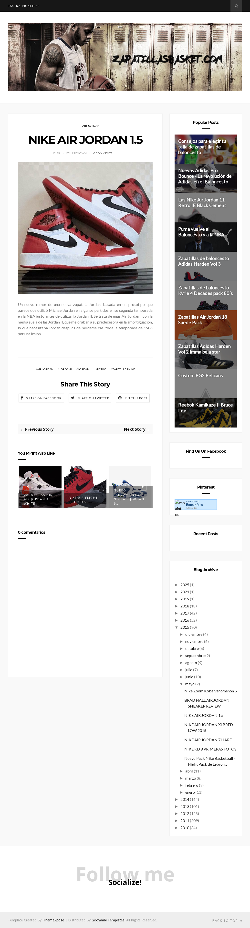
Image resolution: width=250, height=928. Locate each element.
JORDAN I (65, 369)
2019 (184, 598)
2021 (184, 591)
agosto (191, 662)
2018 (184, 606)
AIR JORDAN (91, 125)
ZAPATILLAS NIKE (123, 369)
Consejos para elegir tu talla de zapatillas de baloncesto (202, 146)
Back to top (225, 920)
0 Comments (102, 153)
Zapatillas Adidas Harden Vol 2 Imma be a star (204, 349)
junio (189, 676)
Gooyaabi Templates (108, 920)
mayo (190, 683)
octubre (192, 648)
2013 (184, 806)
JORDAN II (84, 369)
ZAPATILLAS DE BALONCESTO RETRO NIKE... (127, 499)
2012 (184, 813)
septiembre (195, 655)
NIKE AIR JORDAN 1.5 (203, 715)
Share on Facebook (44, 398)
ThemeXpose (53, 920)
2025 (184, 584)
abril (189, 771)
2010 (184, 827)
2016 (184, 620)
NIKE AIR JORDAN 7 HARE (208, 739)
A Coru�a (192, 508)
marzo (190, 778)
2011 (184, 820)
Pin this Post (136, 398)
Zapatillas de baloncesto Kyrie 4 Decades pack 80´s (205, 290)
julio (188, 669)
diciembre (193, 634)
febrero (191, 785)
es (194, 505)
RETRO (101, 369)
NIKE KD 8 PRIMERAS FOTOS (210, 749)
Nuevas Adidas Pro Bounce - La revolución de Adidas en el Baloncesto (205, 175)
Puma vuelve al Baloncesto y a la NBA (201, 231)
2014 (184, 799)
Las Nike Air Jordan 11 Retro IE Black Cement (202, 202)
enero (190, 792)
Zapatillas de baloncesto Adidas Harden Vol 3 (203, 261)
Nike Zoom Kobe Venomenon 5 (210, 690)
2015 (184, 627)
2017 (184, 613)
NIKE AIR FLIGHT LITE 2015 (38, 500)
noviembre (194, 641)
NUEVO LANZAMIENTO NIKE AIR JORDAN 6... (84, 497)
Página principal (24, 6)
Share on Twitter (93, 398)
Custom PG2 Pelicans (200, 375)
